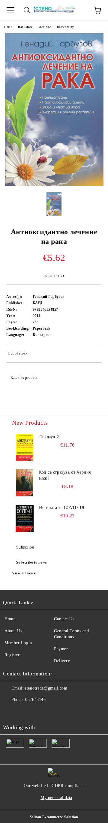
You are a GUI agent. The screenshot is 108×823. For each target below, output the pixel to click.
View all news (23, 573)
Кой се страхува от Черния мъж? (65, 475)
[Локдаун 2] (24, 447)
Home (8, 26)
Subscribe (25, 547)
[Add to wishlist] (93, 354)
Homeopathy (65, 26)
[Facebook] (11, 712)
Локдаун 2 (49, 437)
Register (12, 655)
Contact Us (64, 619)
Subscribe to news (31, 562)
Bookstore (25, 26)
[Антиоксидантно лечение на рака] (54, 184)
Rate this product (23, 378)
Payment (62, 649)
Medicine (44, 26)
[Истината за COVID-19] (24, 518)
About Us (13, 631)
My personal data (56, 797)
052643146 (35, 699)
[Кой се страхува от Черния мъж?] (24, 482)
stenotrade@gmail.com (46, 688)
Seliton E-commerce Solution (54, 817)
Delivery (62, 661)
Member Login (18, 643)
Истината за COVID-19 (61, 507)
